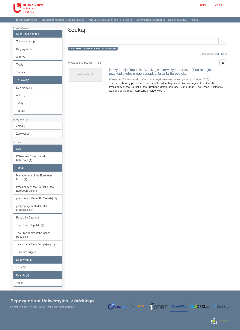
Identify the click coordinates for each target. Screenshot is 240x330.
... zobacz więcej (26, 252)
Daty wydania (24, 49)
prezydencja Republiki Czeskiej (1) (36, 198)
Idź (222, 41)
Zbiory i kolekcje (25, 41)
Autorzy (20, 57)
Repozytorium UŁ (28, 19)
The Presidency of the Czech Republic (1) (33, 234)
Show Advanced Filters (213, 54)
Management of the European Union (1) (34, 177)
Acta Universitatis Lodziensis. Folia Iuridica (110, 19)
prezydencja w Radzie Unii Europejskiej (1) (31, 208)
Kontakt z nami (19, 307)
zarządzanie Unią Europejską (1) (35, 244)
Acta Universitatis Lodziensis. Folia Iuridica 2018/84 (162, 19)
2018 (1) (21, 267)
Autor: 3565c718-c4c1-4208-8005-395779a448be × (92, 48)
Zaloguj (20, 126)
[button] (204, 4)
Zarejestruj (22, 133)
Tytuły (19, 64)
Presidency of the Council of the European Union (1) (35, 188)
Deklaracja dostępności (60, 307)
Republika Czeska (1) (29, 217)
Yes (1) (20, 283)
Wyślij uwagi (37, 307)
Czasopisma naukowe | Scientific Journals (62, 19)
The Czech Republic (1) (30, 225)
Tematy (20, 72)
